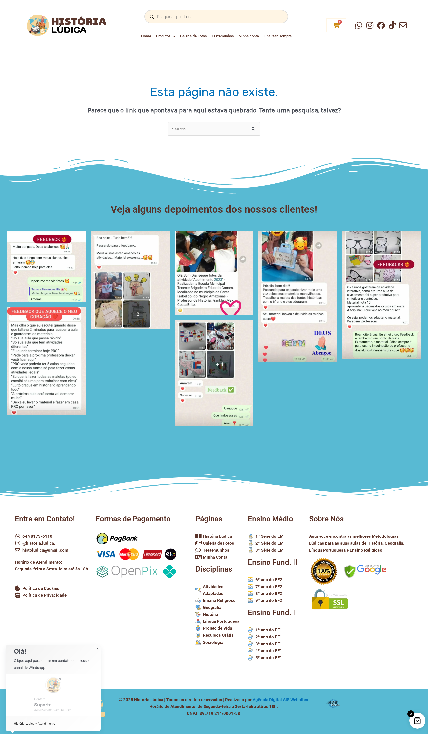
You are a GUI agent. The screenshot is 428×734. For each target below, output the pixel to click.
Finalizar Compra (278, 36)
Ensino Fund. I (271, 612)
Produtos (163, 36)
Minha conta (249, 36)
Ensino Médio (270, 518)
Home (146, 36)
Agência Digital (280, 699)
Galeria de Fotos (193, 36)
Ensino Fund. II (272, 562)
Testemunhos (223, 36)
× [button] (97, 649)
